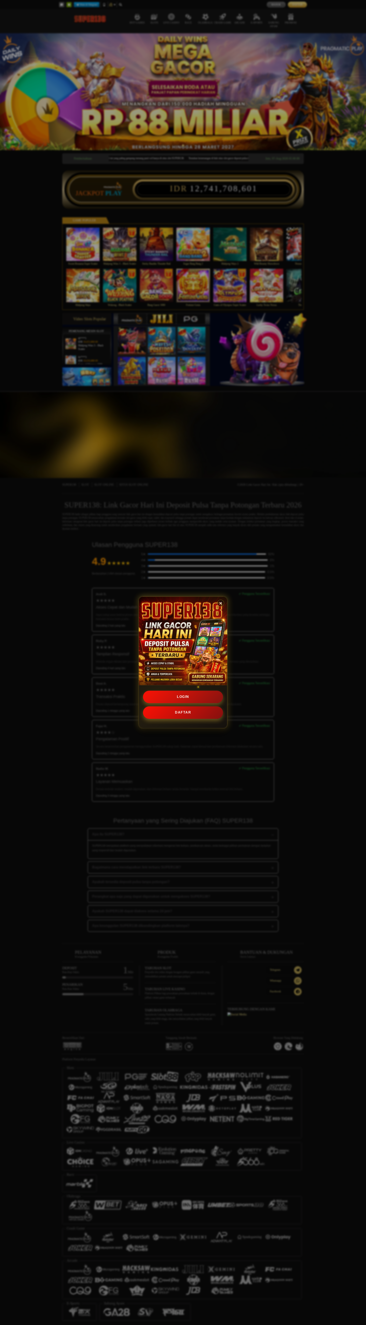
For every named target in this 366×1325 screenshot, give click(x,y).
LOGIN (183, 697)
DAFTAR (183, 712)
